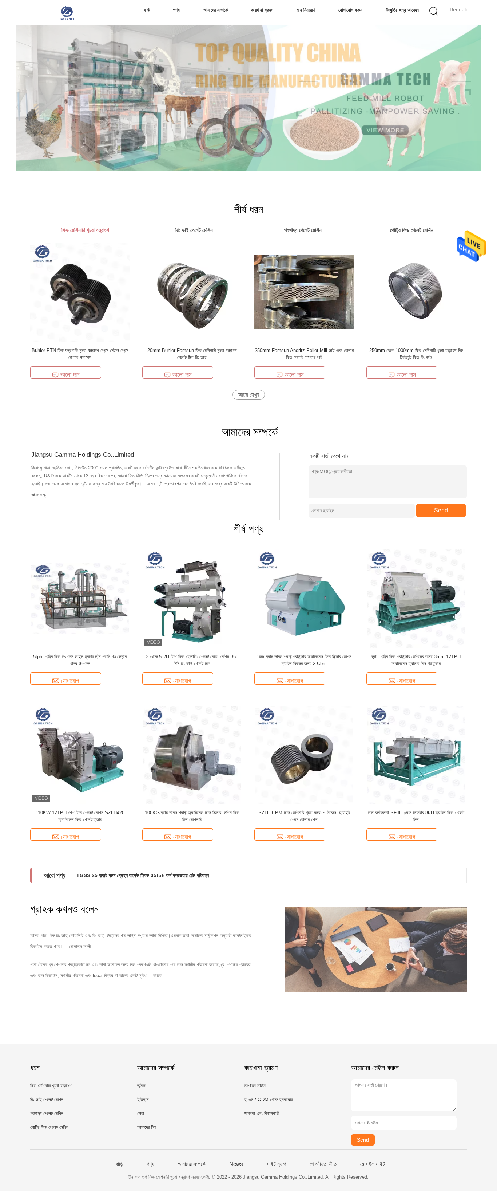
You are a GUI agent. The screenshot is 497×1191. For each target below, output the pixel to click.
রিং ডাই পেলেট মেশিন (46, 1099)
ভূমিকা (141, 1085)
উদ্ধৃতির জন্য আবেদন (402, 10)
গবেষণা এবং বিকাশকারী (261, 1113)
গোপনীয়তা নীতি (323, 1164)
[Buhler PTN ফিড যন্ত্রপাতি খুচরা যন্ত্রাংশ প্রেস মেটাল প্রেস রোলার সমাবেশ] (80, 292)
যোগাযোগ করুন (350, 10)
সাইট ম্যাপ (276, 1164)
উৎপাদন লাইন (255, 1085)
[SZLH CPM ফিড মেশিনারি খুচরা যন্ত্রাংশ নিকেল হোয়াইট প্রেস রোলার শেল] (304, 754)
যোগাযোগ (70, 681)
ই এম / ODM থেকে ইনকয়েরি (268, 1099)
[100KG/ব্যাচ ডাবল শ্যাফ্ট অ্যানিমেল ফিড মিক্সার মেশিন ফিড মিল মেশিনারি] (192, 754)
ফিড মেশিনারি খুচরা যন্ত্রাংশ (51, 1085)
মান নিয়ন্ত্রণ (306, 10)
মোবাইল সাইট (372, 1164)
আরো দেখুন (248, 395)
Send (441, 510)
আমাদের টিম (146, 1127)
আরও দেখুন (39, 494)
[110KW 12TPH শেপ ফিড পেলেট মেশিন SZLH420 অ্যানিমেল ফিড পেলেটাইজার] (80, 754)
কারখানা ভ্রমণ (262, 10)
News (236, 1164)
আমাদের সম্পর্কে (215, 10)
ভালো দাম (70, 374)
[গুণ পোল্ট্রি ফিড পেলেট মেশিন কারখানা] (248, 98)
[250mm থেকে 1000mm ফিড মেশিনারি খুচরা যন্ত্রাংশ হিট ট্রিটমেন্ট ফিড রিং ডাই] (416, 292)
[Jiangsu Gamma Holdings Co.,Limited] (65, 13)
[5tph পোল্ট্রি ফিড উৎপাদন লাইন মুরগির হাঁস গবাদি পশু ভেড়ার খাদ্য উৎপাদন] (80, 598)
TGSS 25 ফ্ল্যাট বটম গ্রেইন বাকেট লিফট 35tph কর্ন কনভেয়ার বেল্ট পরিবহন (142, 875)
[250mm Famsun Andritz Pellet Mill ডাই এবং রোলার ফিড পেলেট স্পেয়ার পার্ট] (304, 292)
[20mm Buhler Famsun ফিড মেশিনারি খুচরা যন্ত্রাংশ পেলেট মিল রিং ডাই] (192, 292)
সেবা (140, 1113)
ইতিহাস (143, 1099)
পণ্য (176, 10)
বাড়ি (147, 10)
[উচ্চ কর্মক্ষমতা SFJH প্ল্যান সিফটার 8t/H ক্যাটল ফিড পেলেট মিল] (416, 754)
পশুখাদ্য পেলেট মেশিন (46, 1113)
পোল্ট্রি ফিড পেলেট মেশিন (49, 1127)
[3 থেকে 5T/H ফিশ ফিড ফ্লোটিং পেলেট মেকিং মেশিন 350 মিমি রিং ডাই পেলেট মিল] (192, 598)
